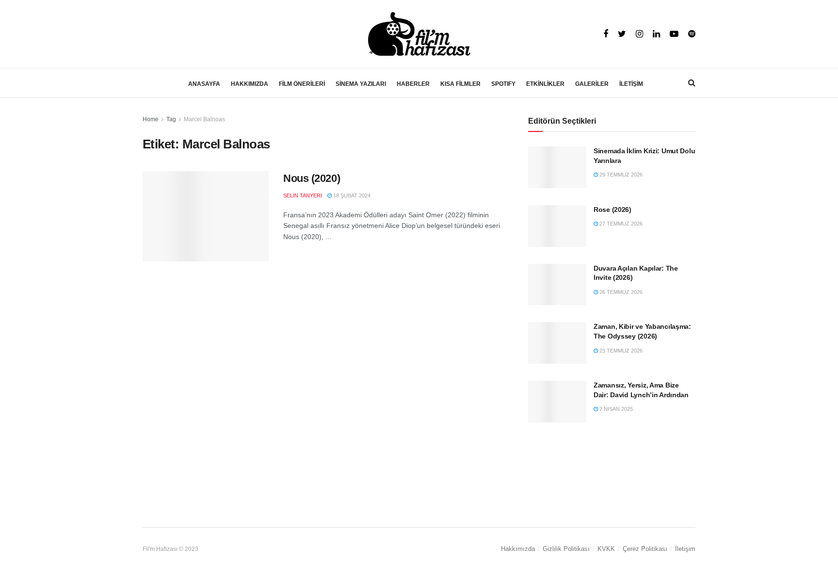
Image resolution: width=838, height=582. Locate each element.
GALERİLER (592, 84)
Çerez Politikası (645, 548)
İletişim (685, 548)
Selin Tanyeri (302, 195)
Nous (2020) (311, 178)
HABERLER (413, 84)
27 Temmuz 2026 (620, 223)
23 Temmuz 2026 (620, 351)
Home (151, 119)
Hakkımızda (518, 548)
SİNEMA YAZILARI (361, 84)
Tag (171, 119)
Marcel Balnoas (204, 119)
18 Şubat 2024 (351, 195)
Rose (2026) (612, 209)
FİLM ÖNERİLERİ (302, 84)
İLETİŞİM (631, 84)
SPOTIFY (503, 84)
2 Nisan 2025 (615, 409)
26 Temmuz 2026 (620, 292)
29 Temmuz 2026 (620, 175)
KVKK (606, 548)
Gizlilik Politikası (566, 548)
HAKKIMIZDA (249, 84)
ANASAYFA (204, 84)
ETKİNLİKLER (545, 84)
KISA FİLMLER (460, 84)
